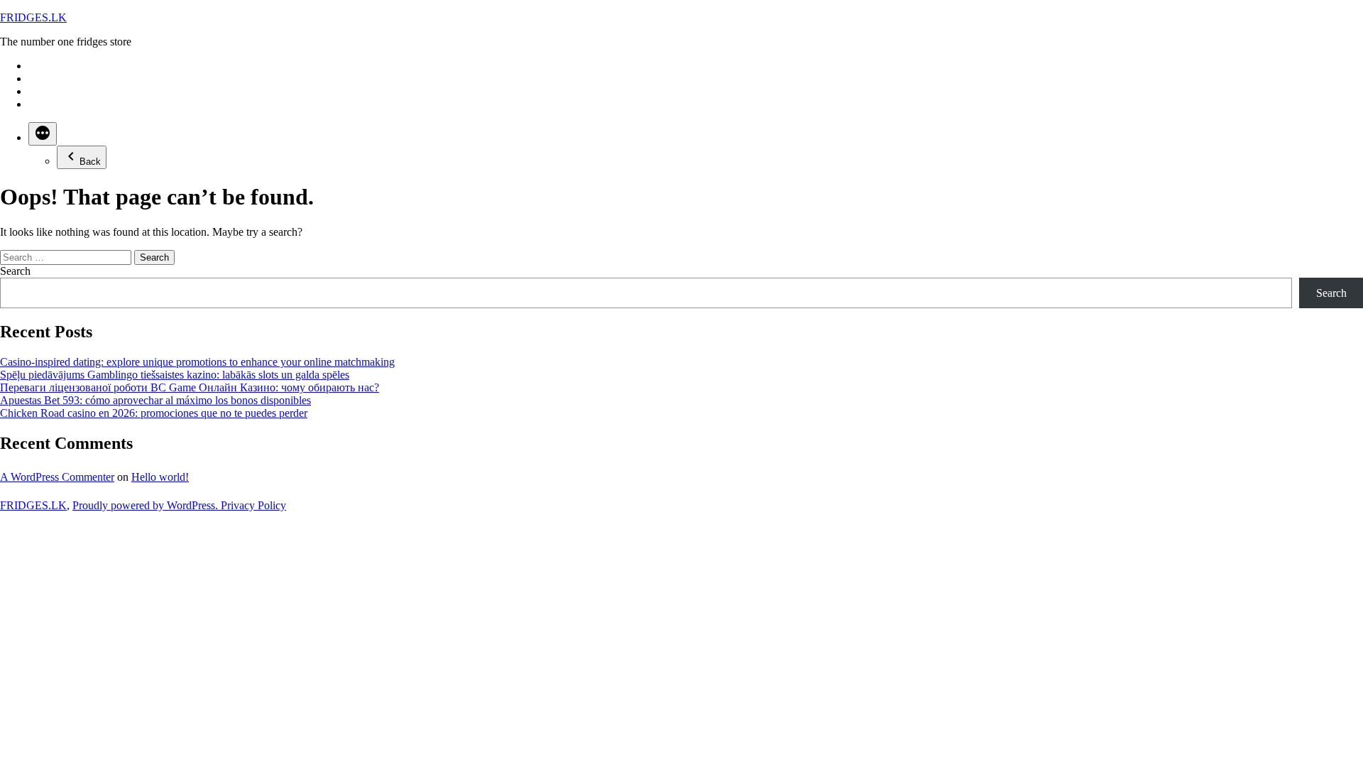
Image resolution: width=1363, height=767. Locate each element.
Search (15, 271)
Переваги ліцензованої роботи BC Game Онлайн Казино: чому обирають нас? (189, 387)
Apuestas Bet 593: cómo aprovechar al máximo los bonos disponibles (155, 400)
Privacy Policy (253, 505)
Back (90, 161)
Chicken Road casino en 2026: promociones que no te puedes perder (153, 413)
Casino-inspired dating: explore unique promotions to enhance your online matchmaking (197, 362)
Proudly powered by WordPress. (146, 505)
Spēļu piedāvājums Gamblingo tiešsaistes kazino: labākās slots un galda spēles (174, 375)
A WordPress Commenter (57, 477)
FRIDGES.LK (33, 17)
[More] (42, 134)
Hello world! (160, 477)
